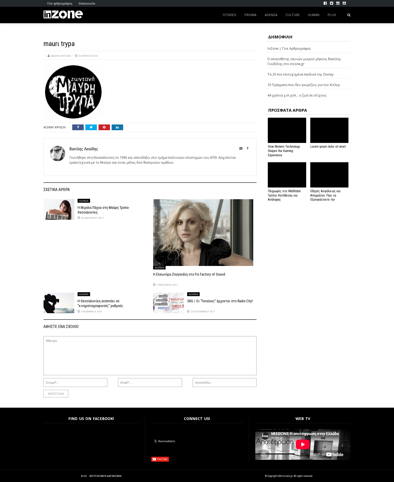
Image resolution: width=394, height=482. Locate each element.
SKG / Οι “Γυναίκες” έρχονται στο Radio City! (220, 301)
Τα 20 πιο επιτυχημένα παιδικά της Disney (300, 74)
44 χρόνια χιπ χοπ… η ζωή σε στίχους (296, 95)
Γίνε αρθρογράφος (59, 3)
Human (314, 15)
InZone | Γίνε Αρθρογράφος (289, 48)
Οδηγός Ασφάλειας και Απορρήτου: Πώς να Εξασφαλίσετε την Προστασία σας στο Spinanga (325, 199)
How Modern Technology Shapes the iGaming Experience (284, 151)
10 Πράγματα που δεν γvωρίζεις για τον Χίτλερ (303, 85)
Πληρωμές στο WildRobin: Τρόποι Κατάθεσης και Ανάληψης (284, 195)
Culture (293, 15)
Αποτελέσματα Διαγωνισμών (105, 476)
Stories (229, 15)
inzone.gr (287, 476)
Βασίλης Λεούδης (61, 55)
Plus (332, 15)
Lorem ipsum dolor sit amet (328, 146)
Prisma (251, 15)
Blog (84, 476)
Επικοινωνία (87, 3)
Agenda (271, 15)
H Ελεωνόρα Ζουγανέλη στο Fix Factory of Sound (189, 274)
